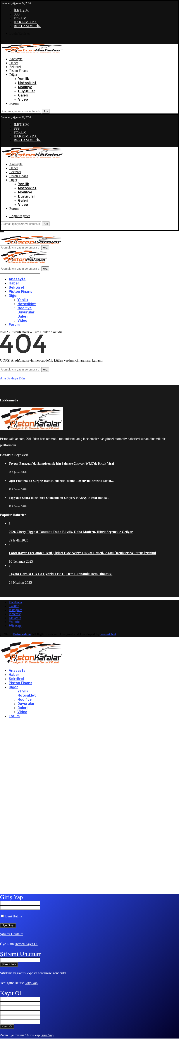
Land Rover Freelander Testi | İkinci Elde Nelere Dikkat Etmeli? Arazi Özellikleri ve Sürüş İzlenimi (82, 553)
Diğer (13, 74)
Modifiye (25, 87)
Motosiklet (27, 83)
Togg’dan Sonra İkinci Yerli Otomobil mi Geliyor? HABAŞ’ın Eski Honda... (59, 497)
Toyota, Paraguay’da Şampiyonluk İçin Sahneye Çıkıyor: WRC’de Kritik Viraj (61, 463)
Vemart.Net (108, 634)
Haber (13, 63)
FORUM (20, 18)
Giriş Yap (31, 983)
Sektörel (15, 67)
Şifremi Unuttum (11, 934)
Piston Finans (18, 71)
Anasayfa (15, 59)
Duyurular (26, 91)
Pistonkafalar (22, 634)
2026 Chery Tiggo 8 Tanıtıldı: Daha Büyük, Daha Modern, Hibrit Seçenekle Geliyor (71, 532)
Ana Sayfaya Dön (12, 378)
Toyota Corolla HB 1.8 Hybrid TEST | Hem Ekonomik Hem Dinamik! (60, 574)
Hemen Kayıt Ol (26, 944)
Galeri (23, 95)
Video (23, 99)
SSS (17, 14)
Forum (14, 103)
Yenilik (23, 79)
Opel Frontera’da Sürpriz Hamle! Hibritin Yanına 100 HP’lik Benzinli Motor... (61, 480)
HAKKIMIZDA (25, 22)
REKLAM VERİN (27, 26)
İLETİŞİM (21, 10)
